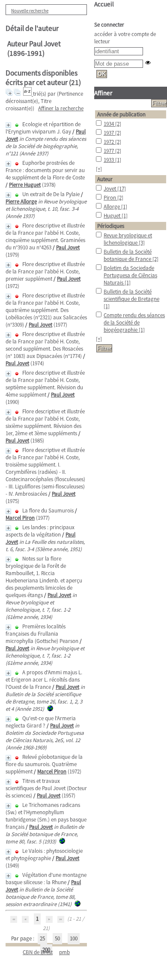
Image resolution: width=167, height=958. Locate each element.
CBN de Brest (38, 952)
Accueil (104, 4)
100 (74, 938)
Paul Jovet (68, 247)
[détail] (8, 125)
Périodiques (110, 226)
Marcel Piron (20, 517)
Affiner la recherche (61, 108)
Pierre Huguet (25, 184)
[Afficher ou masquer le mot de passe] (148, 62)
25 (42, 938)
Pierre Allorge (21, 201)
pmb (64, 952)
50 (57, 938)
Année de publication (121, 114)
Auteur (105, 179)
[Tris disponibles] (28, 93)
